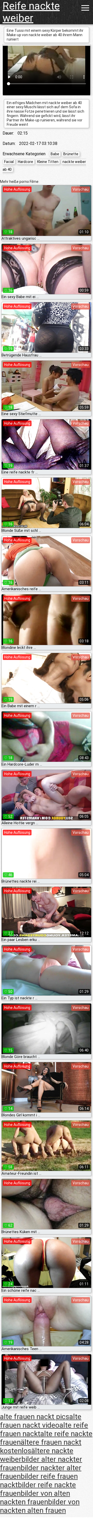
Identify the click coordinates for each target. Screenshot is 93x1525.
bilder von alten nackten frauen (35, 1497)
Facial (9, 162)
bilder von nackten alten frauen (40, 1506)
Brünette (70, 154)
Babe (55, 154)
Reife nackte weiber (31, 12)
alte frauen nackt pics (34, 1416)
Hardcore (25, 162)
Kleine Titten (47, 162)
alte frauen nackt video (40, 1420)
